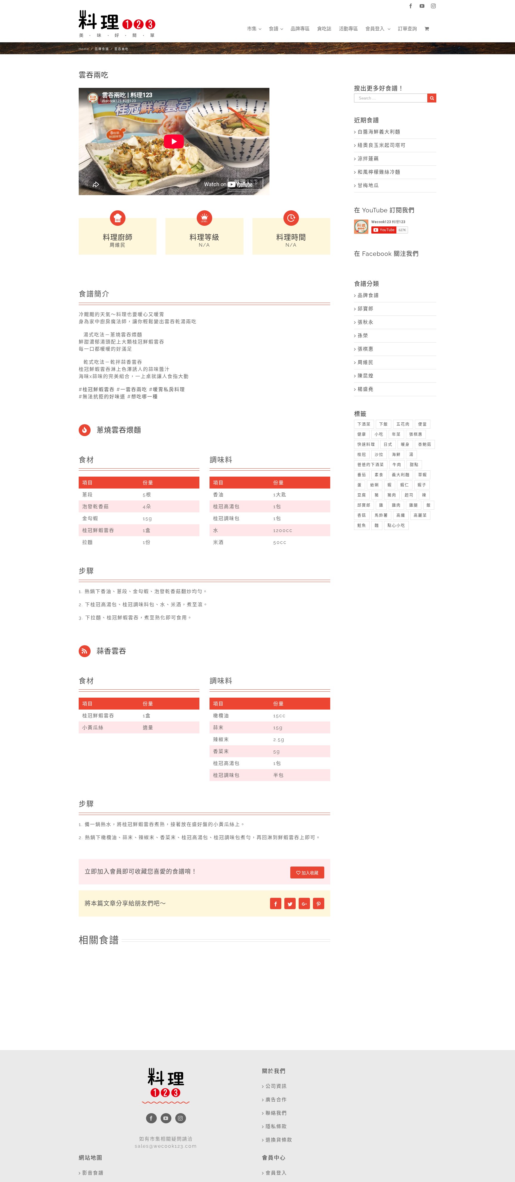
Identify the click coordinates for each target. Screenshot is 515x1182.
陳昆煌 (366, 376)
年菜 (396, 434)
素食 (379, 474)
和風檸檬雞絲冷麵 (379, 172)
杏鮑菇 (425, 444)
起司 (409, 495)
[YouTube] (166, 1118)
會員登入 (276, 1173)
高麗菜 (420, 515)
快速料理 (366, 444)
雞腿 (413, 505)
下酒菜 (364, 424)
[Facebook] (151, 1118)
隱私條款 (276, 1126)
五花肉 (403, 424)
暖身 (405, 444)
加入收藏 (309, 872)
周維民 (366, 362)
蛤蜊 (374, 485)
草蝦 (422, 474)
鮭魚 (361, 525)
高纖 (400, 515)
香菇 (361, 515)
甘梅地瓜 (368, 185)
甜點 (414, 464)
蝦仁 (404, 485)
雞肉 (396, 505)
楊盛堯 (366, 389)
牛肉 (397, 464)
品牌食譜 (368, 295)
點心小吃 (396, 525)
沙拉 (379, 454)
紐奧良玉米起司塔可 (382, 145)
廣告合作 (276, 1099)
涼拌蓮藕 (368, 158)
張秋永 (366, 322)
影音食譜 (93, 1173)
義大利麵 (401, 474)
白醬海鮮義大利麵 (379, 132)
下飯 (383, 424)
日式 (388, 444)
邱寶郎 (366, 309)
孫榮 (363, 335)
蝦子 (422, 485)
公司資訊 (276, 1086)
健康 (361, 434)
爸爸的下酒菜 (370, 464)
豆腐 (361, 495)
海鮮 (396, 454)
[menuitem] (254, 29)
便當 (422, 424)
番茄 (361, 474)
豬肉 (391, 495)
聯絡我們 (276, 1113)
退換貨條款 (279, 1140)
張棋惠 (366, 349)
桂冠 (361, 454)
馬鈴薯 (381, 515)
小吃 (379, 434)
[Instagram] (180, 1118)
